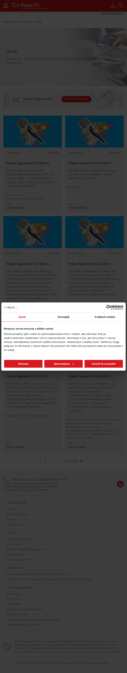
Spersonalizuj (62, 363)
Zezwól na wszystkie (104, 363)
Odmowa (23, 363)
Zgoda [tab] (22, 316)
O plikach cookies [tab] (105, 316)
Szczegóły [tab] (64, 316)
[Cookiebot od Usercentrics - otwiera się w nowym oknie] (108, 307)
